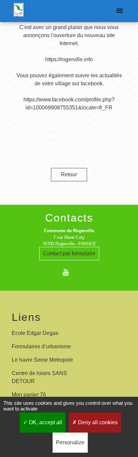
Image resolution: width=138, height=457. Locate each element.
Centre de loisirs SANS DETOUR (39, 377)
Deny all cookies (97, 422)
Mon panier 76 (29, 394)
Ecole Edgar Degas (35, 333)
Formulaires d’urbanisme (41, 346)
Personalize (70, 442)
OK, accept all (44, 422)
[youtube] (69, 272)
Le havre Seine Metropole (42, 360)
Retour (69, 174)
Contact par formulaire (69, 253)
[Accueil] (18, 11)
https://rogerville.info (69, 59)
